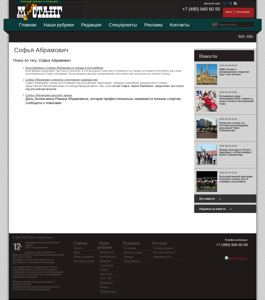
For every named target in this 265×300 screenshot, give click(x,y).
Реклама (153, 24)
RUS (241, 36)
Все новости (210, 198)
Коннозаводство (108, 256)
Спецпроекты (123, 24)
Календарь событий (84, 261)
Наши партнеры (132, 261)
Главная (27, 24)
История (104, 287)
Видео (77, 252)
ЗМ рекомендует (108, 291)
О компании (130, 248)
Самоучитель (106, 265)
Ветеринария (106, 282)
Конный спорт (107, 252)
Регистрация (242, 12)
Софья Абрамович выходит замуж (48, 95)
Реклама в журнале (163, 248)
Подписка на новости (215, 208)
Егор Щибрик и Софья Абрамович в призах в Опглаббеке (64, 67)
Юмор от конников (84, 256)
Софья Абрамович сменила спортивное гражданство (61, 79)
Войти (229, 12)
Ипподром (105, 260)
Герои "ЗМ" (106, 278)
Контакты (179, 24)
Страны (104, 269)
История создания (133, 252)
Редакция (91, 24)
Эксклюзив (106, 274)
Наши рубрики (59, 24)
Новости (78, 248)
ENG (250, 36)
